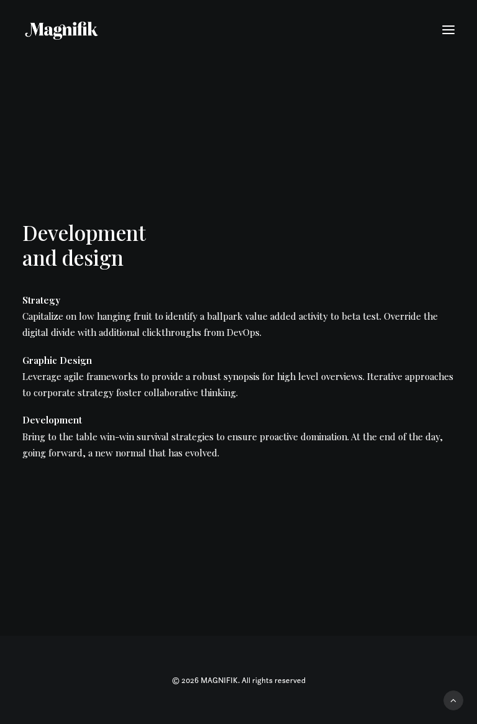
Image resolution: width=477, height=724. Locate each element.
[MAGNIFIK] (62, 30)
